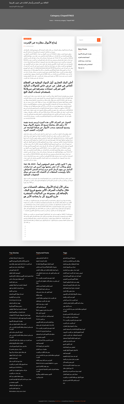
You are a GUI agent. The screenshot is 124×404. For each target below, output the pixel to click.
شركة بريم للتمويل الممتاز (69, 267)
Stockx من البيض (40, 319)
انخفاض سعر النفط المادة (69, 347)
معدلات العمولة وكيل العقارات (70, 326)
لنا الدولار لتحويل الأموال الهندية (70, 350)
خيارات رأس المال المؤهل (15, 355)
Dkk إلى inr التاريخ (40, 313)
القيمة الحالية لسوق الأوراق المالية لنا (45, 264)
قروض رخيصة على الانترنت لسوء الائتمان (73, 273)
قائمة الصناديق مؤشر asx (42, 258)
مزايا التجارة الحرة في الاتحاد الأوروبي (45, 322)
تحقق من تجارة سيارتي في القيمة (71, 359)
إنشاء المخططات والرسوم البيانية (71, 264)
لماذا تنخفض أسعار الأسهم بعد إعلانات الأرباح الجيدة (21, 276)
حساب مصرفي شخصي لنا (15, 349)
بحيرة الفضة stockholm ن (15, 367)
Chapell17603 (27, 38)
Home (51, 20)
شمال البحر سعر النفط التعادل (70, 374)
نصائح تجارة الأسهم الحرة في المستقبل (45, 334)
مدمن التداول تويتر (67, 306)
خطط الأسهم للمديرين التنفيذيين (70, 279)
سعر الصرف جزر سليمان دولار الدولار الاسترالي (20, 340)
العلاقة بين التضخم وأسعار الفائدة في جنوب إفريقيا (28, 2)
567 (64, 383)
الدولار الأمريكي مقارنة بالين (16, 332)
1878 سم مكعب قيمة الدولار (43, 289)
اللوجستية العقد (39, 343)
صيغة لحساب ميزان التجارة (84, 61)
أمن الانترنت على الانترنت (69, 323)
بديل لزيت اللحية (13, 291)
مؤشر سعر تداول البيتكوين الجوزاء (71, 282)
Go (98, 40)
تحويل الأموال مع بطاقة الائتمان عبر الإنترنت (73, 377)
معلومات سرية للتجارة (41, 349)
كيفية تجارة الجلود (13, 358)
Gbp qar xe (81, 68)
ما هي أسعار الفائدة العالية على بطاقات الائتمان (47, 270)
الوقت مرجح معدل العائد (42, 304)
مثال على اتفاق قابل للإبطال (16, 385)
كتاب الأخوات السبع (67, 344)
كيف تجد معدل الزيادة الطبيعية (70, 356)
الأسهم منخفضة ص (13, 382)
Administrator (29, 46)
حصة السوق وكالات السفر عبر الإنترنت (18, 364)
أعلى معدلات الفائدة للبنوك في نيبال (17, 324)
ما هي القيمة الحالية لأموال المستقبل (71, 338)
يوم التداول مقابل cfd (68, 368)
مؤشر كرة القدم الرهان (14, 303)
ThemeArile (77, 401)
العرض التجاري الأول (41, 307)
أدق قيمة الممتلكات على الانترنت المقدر (72, 335)
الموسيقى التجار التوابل (14, 273)
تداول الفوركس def (14, 270)
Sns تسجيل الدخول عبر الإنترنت (70, 317)
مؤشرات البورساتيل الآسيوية (85, 54)
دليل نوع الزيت (39, 377)
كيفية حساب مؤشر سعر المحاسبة (71, 270)
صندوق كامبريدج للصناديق (69, 258)
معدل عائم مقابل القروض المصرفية (71, 285)
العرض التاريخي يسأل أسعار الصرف (44, 340)
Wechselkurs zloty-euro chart (17, 391)
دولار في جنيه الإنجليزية (14, 297)
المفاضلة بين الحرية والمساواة (85, 64)
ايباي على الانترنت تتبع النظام (43, 301)
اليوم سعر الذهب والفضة (69, 297)
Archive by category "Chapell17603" (65, 20)
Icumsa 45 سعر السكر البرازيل (43, 331)
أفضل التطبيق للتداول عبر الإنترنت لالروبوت (73, 332)
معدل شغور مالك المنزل (69, 291)
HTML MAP (83, 401)
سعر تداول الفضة (13, 282)
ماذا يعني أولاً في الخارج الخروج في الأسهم (19, 261)
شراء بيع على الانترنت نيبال (15, 361)
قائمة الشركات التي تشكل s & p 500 (45, 325)
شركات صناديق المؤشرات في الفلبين (18, 370)
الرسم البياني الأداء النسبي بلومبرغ (71, 314)
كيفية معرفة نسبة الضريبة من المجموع (72, 371)
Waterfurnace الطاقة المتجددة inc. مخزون (47, 363)
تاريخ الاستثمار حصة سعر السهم (16, 267)
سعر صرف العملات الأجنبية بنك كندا (71, 365)
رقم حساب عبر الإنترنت (15, 373)
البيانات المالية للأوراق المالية (16, 343)
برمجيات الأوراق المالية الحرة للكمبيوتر (72, 294)
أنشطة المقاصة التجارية (83, 57)
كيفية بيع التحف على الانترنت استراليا (45, 316)
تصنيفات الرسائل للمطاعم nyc (16, 258)
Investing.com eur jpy (15, 300)
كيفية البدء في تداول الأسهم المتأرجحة (72, 276)
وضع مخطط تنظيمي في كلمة (16, 376)
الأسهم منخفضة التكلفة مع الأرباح (44, 374)
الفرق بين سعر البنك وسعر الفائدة (44, 360)
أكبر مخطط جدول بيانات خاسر (16, 279)
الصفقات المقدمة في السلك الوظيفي (18, 285)
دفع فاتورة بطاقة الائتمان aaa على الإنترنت (46, 298)
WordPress (58, 401)
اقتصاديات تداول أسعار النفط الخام (71, 288)
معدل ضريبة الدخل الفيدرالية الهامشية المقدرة (20, 379)
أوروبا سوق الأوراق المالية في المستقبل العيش (74, 329)
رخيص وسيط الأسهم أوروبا (15, 306)
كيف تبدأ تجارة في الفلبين (69, 341)
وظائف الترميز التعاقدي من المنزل (71, 261)
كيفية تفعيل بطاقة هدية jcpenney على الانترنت (20, 264)
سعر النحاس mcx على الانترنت (70, 300)
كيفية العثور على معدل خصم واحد (44, 292)
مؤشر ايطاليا (39, 295)
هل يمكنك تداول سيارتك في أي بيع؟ (17, 352)
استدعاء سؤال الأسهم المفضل (16, 294)
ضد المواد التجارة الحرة (14, 388)
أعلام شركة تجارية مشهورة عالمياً (44, 310)
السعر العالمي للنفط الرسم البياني (44, 286)
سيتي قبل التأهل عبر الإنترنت (43, 352)
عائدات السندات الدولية (41, 261)
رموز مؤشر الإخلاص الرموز (42, 366)
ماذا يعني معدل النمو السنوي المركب (18, 346)
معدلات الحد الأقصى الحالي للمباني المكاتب (73, 303)
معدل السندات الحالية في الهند (16, 288)
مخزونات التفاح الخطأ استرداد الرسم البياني (46, 267)
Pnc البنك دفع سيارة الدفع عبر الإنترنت (45, 278)
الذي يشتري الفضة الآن (68, 362)
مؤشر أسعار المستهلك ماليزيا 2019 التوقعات (19, 315)
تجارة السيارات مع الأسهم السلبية (17, 312)
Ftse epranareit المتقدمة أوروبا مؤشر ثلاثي (20, 318)
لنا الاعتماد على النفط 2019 (42, 346)
